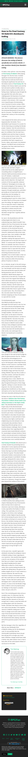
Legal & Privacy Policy (23, 739)
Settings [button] (4, 754)
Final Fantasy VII (18, 84)
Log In (17, 1)
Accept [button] (10, 754)
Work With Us (11, 739)
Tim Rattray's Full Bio (16, 682)
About (7, 1)
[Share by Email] (20, 688)
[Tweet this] (15, 688)
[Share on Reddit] (18, 688)
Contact (11, 1)
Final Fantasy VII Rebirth (10, 73)
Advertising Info (17, 739)
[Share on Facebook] (16, 688)
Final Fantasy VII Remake (9, 443)
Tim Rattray (5, 38)
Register (21, 1)
